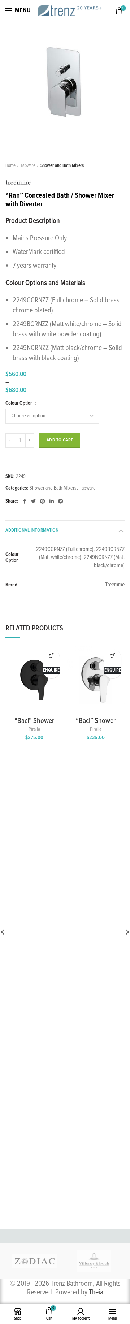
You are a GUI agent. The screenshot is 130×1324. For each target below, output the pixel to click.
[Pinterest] (42, 501)
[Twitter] (33, 501)
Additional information (31, 530)
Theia (96, 1292)
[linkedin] (51, 501)
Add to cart (60, 440)
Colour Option (19, 403)
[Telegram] (60, 501)
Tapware (28, 166)
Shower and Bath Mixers (62, 166)
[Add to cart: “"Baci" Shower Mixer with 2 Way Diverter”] (51, 655)
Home (10, 166)
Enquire (51, 670)
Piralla (34, 729)
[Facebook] (25, 501)
